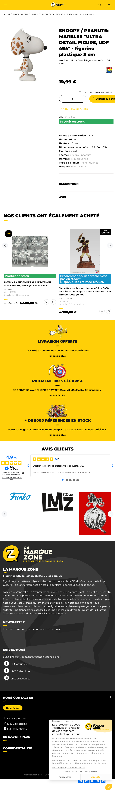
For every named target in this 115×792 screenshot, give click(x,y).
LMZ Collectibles (20, 671)
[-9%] (30, 251)
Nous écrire (12, 708)
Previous (5, 245)
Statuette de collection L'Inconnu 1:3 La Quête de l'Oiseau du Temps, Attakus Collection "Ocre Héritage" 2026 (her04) (85, 291)
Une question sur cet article (97, 92)
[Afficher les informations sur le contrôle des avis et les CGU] (23, 473)
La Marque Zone (20, 664)
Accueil (7, 14)
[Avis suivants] (113, 466)
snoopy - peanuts (80, 155)
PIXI (10, 289)
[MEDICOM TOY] (109, 70)
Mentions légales (33, 774)
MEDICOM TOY (80, 166)
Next (110, 245)
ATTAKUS (67, 298)
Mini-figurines (79, 158)
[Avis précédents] (28, 466)
